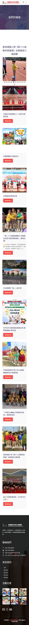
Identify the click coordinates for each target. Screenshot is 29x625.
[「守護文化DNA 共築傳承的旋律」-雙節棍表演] (14, 396)
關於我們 (6, 572)
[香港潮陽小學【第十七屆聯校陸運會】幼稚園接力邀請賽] (14, 438)
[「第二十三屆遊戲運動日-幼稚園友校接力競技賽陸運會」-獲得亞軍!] (14, 220)
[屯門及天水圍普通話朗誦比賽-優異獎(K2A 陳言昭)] (14, 312)
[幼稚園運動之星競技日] (14, 140)
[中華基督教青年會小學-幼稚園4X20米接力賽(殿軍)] (14, 354)
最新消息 (6, 570)
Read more (8, 121)
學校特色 (6, 575)
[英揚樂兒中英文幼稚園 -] (11, 2)
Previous (5, 68)
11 (22, 82)
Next (23, 68)
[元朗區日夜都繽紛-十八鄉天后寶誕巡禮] (14, 98)
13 (14, 84)
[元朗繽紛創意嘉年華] (14, 180)
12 (24, 82)
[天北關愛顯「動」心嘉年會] (14, 272)
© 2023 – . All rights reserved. (14, 620)
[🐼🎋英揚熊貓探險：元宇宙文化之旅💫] (14, 481)
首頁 (5, 567)
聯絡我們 (6, 577)
